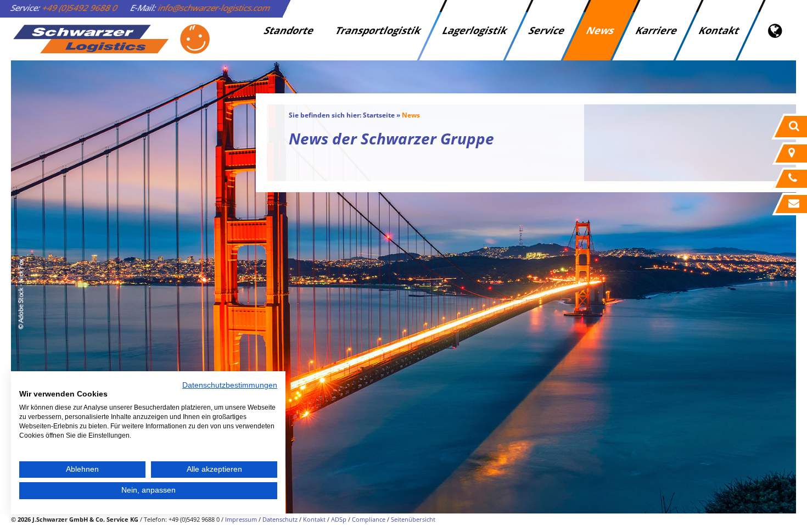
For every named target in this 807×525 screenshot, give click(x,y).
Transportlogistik (378, 30)
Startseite (379, 115)
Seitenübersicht (413, 519)
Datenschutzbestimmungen (229, 385)
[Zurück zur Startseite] (111, 39)
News (600, 30)
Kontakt (719, 30)
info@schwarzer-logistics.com (214, 7)
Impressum (241, 519)
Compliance (368, 519)
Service (547, 30)
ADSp (338, 519)
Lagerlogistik (475, 30)
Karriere (656, 30)
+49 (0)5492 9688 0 (80, 7)
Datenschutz (280, 519)
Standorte (289, 30)
